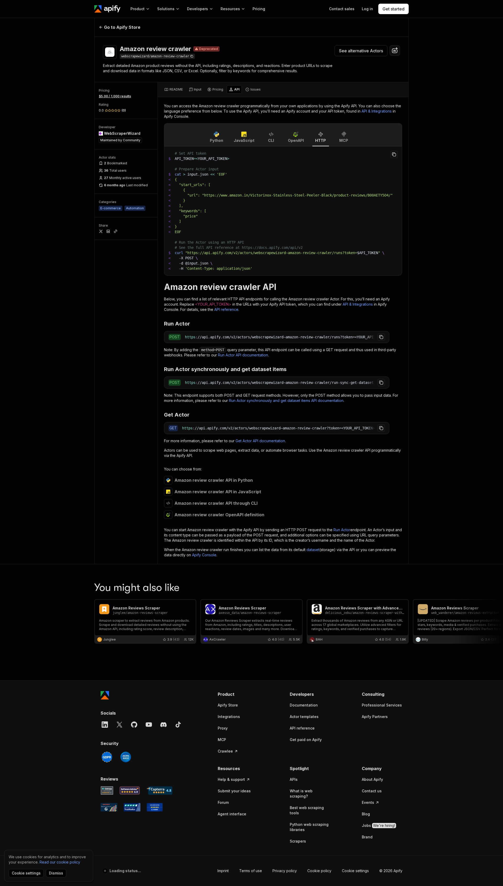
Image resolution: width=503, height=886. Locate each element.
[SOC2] (125, 757)
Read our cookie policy (60, 862)
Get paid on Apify (306, 739)
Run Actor (341, 530)
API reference (226, 309)
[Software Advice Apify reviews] (129, 790)
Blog (366, 814)
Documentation (304, 705)
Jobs (378, 825)
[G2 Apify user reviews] (109, 807)
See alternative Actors (361, 50)
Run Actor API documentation (243, 355)
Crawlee (225, 751)
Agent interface (232, 814)
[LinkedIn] (105, 724)
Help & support (231, 779)
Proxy (223, 728)
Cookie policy (319, 870)
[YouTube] (149, 724)
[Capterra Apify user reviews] (159, 790)
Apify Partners (375, 716)
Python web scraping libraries (309, 827)
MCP (222, 739)
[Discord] (163, 724)
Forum (223, 802)
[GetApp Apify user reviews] (107, 790)
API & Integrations (377, 111)
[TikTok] (178, 724)
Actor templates (304, 716)
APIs (294, 779)
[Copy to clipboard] (394, 154)
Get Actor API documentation (260, 441)
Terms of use (250, 870)
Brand (367, 837)
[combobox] (395, 50)
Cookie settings (355, 870)
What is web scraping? (301, 793)
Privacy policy (284, 870)
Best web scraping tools (307, 810)
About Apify (372, 779)
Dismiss (56, 873)
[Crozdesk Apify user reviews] (155, 807)
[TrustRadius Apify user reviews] (132, 807)
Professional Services (382, 705)
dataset (313, 549)
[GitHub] (134, 724)
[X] (119, 724)
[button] (238, 694)
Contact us (372, 791)
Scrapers (298, 841)
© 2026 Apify (390, 870)
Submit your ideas (234, 791)
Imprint (223, 870)
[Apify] (107, 9)
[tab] (173, 89)
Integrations (229, 716)
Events (368, 802)
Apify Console (204, 555)
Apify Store (228, 705)
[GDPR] (107, 757)
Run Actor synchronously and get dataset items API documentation (286, 400)
